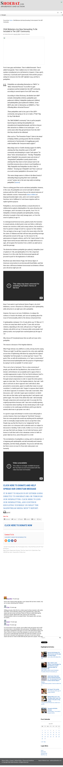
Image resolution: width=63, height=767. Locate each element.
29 (58, 736)
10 (45, 732)
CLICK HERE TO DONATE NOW (18, 525)
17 (45, 734)
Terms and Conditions (28, 760)
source (17, 182)
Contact (12, 760)
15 (58, 732)
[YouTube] (15, 540)
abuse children (31, 194)
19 (50, 734)
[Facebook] (12, 540)
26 (50, 736)
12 (50, 732)
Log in (42, 750)
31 (45, 738)
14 (56, 732)
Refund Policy (18, 760)
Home (11, 20)
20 (53, 734)
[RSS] (6, 540)
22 (58, 734)
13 (53, 732)
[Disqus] (23, 573)
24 (45, 736)
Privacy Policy (5, 760)
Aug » (45, 741)
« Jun (42, 741)
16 (42, 734)
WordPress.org (44, 754)
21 (56, 734)
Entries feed (43, 751)
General (28, 34)
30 (42, 738)
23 (42, 736)
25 (47, 736)
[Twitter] (9, 540)
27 (53, 736)
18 (47, 734)
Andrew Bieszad (8, 34)
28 (56, 736)
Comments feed (44, 753)
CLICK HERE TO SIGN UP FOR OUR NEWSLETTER (15, 537)
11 (47, 732)
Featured (23, 34)
